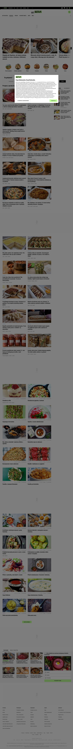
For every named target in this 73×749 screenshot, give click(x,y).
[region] (36, 89)
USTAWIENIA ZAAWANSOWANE (23, 100)
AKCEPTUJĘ (53, 100)
